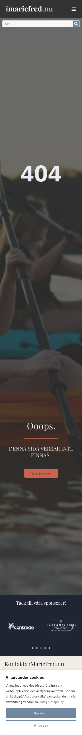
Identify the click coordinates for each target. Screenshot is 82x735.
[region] (41, 702)
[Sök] (76, 24)
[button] (73, 8)
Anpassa (41, 725)
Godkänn (41, 713)
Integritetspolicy (52, 702)
